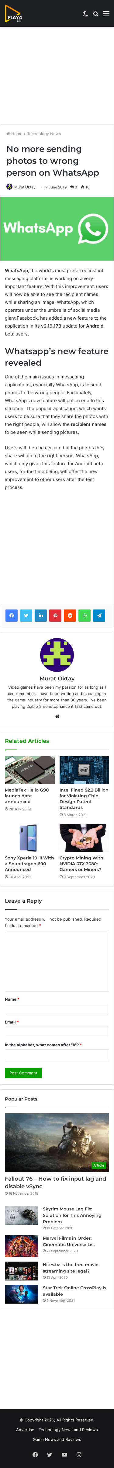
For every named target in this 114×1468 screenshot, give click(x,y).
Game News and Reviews (57, 1439)
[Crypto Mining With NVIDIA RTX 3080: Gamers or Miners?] (84, 838)
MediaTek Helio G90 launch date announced (27, 795)
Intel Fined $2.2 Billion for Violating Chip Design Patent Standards (84, 798)
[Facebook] (11, 615)
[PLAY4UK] (19, 13)
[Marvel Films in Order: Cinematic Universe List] (21, 1246)
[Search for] (96, 16)
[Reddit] (70, 615)
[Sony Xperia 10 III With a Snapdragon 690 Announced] (30, 838)
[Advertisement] (57, 75)
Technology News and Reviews (68, 1429)
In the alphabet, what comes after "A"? (43, 1044)
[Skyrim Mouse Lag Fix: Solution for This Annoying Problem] (21, 1215)
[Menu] (106, 16)
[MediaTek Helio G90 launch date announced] (30, 770)
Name (12, 999)
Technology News (44, 133)
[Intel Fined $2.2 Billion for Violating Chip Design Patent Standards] (84, 770)
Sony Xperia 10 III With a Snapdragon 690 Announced (29, 863)
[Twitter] (26, 615)
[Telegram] (99, 615)
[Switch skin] (85, 16)
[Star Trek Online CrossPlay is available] (21, 1294)
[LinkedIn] (41, 615)
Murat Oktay (25, 187)
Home (16, 133)
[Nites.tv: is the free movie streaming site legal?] (21, 1271)
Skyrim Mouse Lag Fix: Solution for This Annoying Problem (72, 1215)
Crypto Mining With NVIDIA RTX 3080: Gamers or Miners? (81, 863)
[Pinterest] (55, 615)
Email (12, 1022)
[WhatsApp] (84, 615)
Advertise (25, 1429)
